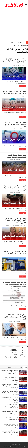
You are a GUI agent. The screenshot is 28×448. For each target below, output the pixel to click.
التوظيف (16, 225)
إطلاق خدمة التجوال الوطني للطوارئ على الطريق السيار (16, 156)
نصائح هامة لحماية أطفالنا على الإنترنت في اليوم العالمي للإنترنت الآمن (14, 316)
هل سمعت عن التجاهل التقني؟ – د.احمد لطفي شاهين (11, 418)
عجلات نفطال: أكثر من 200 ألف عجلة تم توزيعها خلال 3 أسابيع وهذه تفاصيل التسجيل (10, 432)
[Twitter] (17, 444)
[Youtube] (12, 444)
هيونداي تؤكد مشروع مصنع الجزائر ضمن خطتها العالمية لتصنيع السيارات (10, 399)
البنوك (17, 65)
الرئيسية (25, 45)
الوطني (14, 129)
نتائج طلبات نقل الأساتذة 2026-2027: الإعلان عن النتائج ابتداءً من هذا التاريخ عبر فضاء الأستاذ (10, 372)
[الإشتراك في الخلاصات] (0, 55)
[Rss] (19, 444)
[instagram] (10, 444)
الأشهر (20, 367)
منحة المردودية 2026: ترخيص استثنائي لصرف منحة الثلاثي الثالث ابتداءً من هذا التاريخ (10, 406)
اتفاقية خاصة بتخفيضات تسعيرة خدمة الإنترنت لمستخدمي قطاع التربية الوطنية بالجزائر (14, 284)
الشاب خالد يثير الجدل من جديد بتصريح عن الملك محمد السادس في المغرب (10, 425)
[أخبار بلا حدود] (14, 5)
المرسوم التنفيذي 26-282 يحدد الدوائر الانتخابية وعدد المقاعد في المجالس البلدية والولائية (10, 385)
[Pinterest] (15, 444)
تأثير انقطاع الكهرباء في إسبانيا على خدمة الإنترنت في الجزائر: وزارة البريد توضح (14, 187)
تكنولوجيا (17, 321)
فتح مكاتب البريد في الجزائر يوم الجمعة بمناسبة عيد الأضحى (15, 252)
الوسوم (9, 367)
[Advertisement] (14, 24)
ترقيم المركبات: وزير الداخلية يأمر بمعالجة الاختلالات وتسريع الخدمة (10, 392)
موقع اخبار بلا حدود (21, 446)
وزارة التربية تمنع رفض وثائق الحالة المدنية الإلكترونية (10, 412)
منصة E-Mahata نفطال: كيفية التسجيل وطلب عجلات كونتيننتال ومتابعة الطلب (11, 379)
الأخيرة (25, 367)
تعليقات (15, 367)
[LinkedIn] (13, 444)
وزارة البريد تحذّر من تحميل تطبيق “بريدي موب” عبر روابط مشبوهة (14, 92)
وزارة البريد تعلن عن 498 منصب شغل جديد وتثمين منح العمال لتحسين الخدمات (15, 220)
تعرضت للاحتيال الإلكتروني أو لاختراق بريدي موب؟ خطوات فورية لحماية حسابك (14, 60)
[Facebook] (18, 444)
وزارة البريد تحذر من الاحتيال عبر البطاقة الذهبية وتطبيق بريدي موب (15, 124)
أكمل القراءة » (22, 86)
